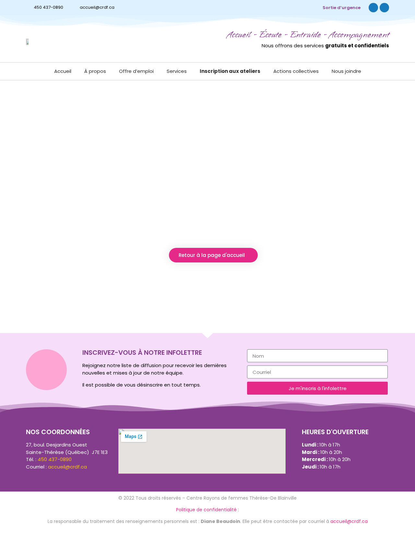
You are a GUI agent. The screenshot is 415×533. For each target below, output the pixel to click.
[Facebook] (373, 7)
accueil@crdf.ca (97, 7)
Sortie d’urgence (342, 8)
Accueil (62, 71)
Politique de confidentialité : (207, 509)
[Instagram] (384, 7)
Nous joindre (346, 71)
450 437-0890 (48, 7)
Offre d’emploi (136, 71)
